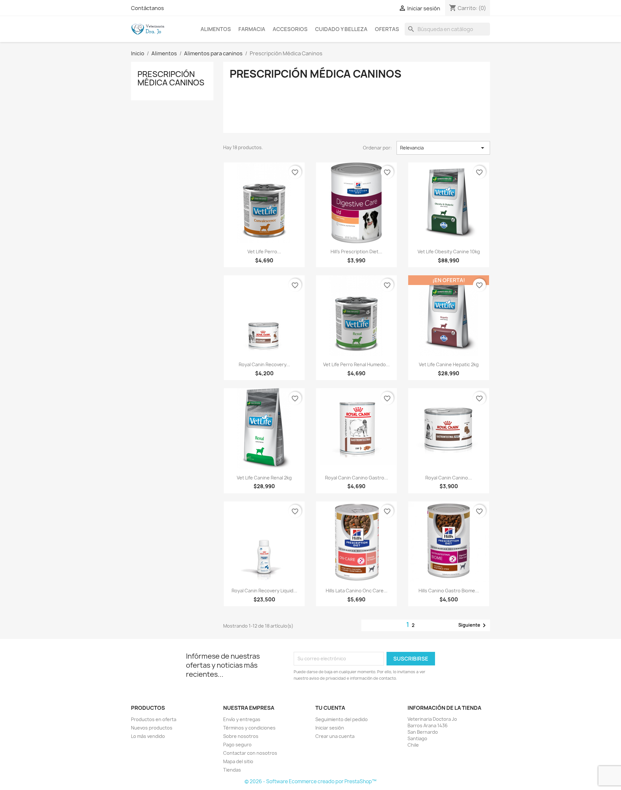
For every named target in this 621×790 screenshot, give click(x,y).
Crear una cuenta (334, 736)
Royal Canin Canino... (448, 478)
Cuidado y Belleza (341, 29)
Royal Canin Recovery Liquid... (264, 590)
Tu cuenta (330, 707)
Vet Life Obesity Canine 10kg (449, 251)
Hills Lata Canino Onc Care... (356, 590)
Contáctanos (147, 8)
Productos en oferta (153, 719)
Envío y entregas (241, 719)
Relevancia (443, 148)
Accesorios (290, 29)
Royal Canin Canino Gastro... (356, 478)
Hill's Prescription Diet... (356, 251)
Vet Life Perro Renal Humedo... (356, 364)
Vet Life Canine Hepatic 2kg (449, 364)
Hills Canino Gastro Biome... (449, 590)
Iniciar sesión (329, 728)
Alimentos (216, 29)
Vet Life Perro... (264, 251)
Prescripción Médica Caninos (170, 78)
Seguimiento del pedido (341, 719)
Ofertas (387, 29)
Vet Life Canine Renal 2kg (264, 478)
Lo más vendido (148, 736)
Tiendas (232, 770)
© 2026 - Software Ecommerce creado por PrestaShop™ (310, 781)
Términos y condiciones (249, 728)
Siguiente (473, 625)
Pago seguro (237, 744)
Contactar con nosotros (250, 753)
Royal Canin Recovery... (264, 364)
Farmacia (251, 29)
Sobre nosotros (240, 736)
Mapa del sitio (238, 761)
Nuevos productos (151, 728)
